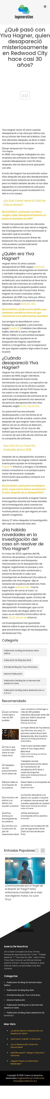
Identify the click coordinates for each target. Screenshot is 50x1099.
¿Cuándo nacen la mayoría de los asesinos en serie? (27, 1032)
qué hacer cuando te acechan (26, 1039)
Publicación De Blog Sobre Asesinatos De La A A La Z (24, 691)
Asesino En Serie (27, 787)
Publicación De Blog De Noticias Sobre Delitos (21, 652)
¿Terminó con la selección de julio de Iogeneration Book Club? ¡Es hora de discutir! (34, 829)
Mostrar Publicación (13, 673)
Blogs (23, 834)
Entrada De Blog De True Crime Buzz (20, 667)
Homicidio (25, 818)
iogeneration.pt (25, 1078)
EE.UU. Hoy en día (29, 406)
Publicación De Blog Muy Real (17, 660)
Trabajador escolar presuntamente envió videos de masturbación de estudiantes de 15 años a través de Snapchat (34, 767)
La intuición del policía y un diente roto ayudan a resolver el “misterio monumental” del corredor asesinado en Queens (35, 799)
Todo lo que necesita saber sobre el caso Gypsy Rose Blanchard (33, 748)
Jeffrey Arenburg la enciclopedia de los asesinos (34, 814)
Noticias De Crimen (28, 723)
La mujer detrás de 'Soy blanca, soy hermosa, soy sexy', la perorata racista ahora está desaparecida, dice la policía (35, 731)
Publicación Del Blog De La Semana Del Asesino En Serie (22, 682)
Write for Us (30, 1081)
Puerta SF (39, 266)
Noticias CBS (28, 303)
